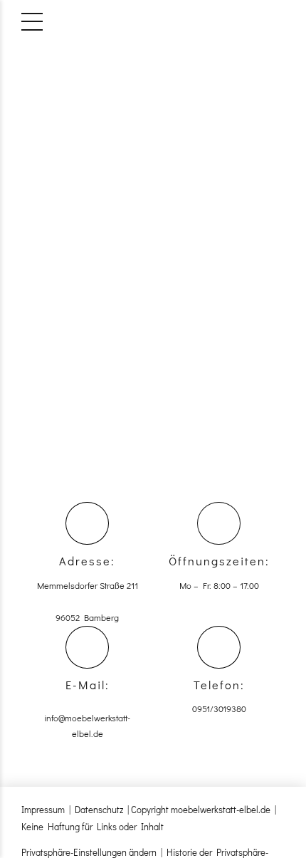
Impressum (43, 809)
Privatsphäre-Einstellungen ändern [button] (89, 852)
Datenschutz (99, 809)
